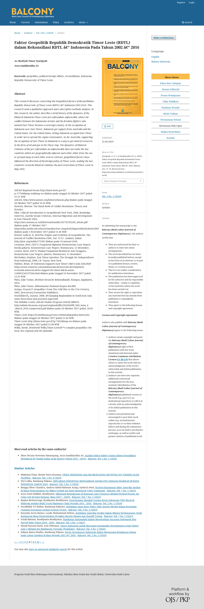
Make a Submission (164, 37)
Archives (69, 22)
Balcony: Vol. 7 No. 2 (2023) (118, 516)
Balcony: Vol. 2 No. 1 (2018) (102, 458)
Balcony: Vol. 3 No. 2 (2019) (82, 509)
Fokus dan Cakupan (170, 83)
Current (25, 22)
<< (15, 542)
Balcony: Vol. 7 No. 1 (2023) (121, 490)
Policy (56, 22)
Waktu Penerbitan (170, 131)
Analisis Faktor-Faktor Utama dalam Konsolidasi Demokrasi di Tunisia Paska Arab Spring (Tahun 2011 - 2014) (78, 457)
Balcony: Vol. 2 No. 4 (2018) (46, 477)
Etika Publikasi (170, 101)
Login (191, 2)
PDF (108, 126)
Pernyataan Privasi (170, 119)
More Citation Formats (115, 181)
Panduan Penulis (170, 107)
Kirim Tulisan (170, 113)
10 (38, 542)
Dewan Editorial (170, 89)
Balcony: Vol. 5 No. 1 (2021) (70, 522)
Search (188, 22)
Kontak (170, 137)
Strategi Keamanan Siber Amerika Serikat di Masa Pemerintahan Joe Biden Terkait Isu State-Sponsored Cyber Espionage (80, 489)
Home (13, 22)
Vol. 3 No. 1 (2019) (44, 32)
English (155, 56)
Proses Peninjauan (170, 95)
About (82, 22)
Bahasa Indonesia (160, 61)
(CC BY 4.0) (122, 359)
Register (181, 2)
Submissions (41, 22)
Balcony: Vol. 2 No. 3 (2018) (64, 484)
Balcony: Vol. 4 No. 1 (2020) (91, 528)
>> (43, 542)
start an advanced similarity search (48, 549)
